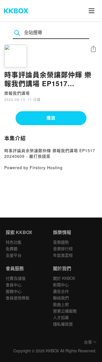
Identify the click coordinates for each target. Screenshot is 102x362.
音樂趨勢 (61, 242)
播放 (51, 118)
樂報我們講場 (17, 93)
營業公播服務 (65, 311)
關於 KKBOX (64, 278)
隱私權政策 (63, 324)
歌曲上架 (61, 304)
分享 (93, 49)
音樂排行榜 (63, 248)
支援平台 (14, 255)
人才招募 (61, 317)
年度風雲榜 (63, 255)
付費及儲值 (16, 278)
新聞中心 (61, 284)
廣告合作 (61, 291)
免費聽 (12, 248)
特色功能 (14, 242)
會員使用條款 (17, 298)
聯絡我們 (61, 298)
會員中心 (14, 284)
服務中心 (14, 291)
